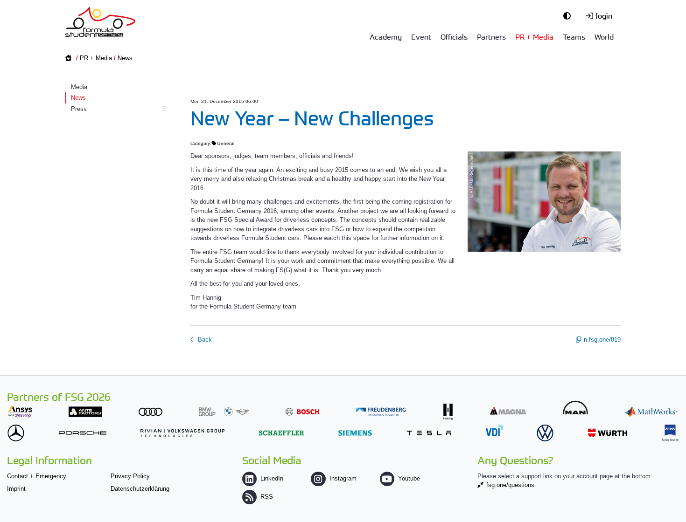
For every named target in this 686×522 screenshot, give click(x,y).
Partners (491, 36)
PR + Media (534, 36)
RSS (266, 496)
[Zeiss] (670, 433)
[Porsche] (82, 433)
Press (79, 108)
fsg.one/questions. (511, 484)
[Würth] (607, 433)
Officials (454, 36)
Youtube (409, 478)
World (604, 36)
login (604, 15)
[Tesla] (428, 433)
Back (204, 339)
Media (79, 86)
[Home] (100, 22)
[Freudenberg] (381, 412)
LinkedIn (271, 478)
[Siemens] (355, 433)
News (125, 58)
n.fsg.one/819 (602, 339)
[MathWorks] (651, 412)
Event (421, 36)
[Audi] (150, 412)
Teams (574, 36)
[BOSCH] (302, 412)
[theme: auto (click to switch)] (569, 15)
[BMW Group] (224, 412)
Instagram (342, 478)
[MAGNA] (508, 411)
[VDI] (494, 430)
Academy (386, 36)
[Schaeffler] (281, 433)
